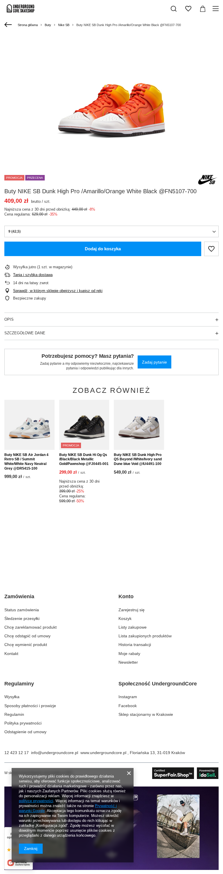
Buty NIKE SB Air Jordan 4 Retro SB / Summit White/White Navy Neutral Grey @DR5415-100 (26, 461)
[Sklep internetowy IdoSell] (185, 773)
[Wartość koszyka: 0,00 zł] (202, 8)
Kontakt (11, 653)
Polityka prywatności (23, 723)
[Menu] (216, 8)
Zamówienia (19, 596)
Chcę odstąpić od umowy (27, 636)
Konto (126, 596)
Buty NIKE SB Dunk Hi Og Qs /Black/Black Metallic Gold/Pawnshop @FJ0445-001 (84, 459)
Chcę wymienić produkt (25, 644)
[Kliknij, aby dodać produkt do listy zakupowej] (211, 249)
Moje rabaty (129, 653)
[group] (111, 101)
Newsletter (128, 662)
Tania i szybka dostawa (33, 275)
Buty (48, 25)
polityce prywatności (36, 801)
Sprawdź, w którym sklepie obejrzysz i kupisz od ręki (57, 291)
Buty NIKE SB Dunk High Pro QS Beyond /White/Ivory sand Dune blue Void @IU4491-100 (138, 459)
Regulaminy (19, 684)
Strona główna (28, 25)
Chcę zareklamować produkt (30, 627)
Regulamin (14, 714)
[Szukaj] (173, 8)
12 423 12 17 (16, 752)
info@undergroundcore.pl (54, 752)
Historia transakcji (134, 644)
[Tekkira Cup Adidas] (111, 868)
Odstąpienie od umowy (25, 731)
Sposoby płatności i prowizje (30, 705)
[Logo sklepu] (20, 8)
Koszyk (125, 618)
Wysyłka (11, 696)
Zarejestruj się (131, 609)
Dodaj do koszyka (103, 248)
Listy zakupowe (132, 627)
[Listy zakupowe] (188, 8)
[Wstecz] (9, 25)
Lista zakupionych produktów (145, 636)
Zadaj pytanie (154, 362)
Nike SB (63, 25)
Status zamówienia (21, 609)
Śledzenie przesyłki (21, 618)
